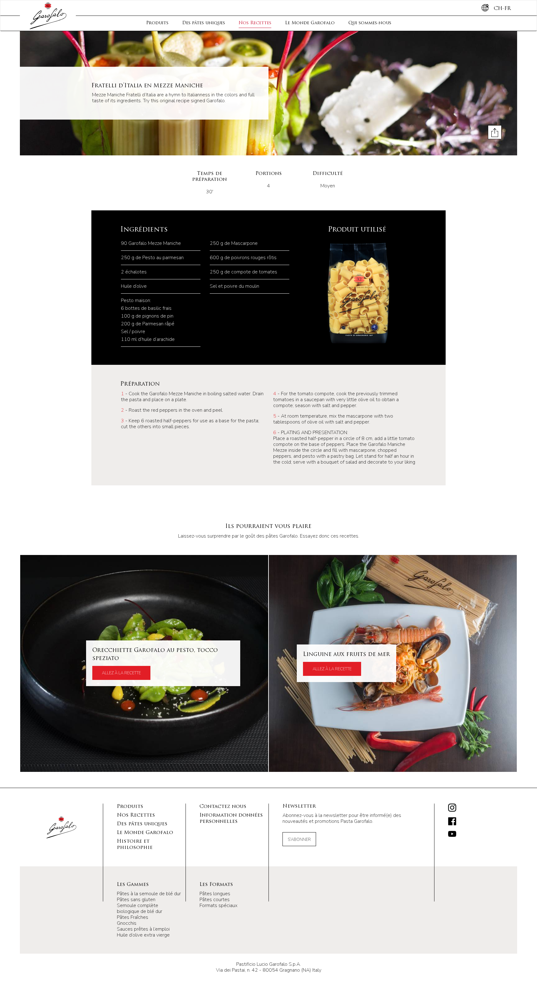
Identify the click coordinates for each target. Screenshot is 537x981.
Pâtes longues (215, 893)
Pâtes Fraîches (132, 917)
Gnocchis (126, 923)
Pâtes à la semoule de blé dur (149, 893)
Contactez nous (223, 806)
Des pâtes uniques (203, 23)
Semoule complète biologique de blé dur (139, 908)
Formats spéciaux (218, 905)
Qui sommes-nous (369, 23)
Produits (157, 23)
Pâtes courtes (215, 899)
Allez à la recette (121, 673)
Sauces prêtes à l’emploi (143, 929)
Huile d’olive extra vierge (143, 935)
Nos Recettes (255, 23)
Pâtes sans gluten (136, 899)
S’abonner (299, 839)
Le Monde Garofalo (310, 23)
